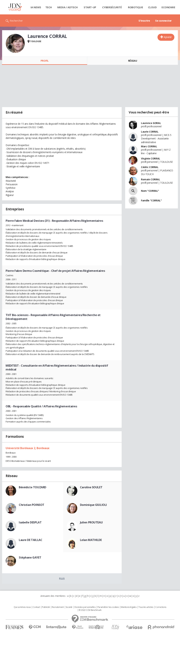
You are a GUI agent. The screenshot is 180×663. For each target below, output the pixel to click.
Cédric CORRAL (150, 167)
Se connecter (163, 20)
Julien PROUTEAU (91, 522)
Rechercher (16, 20)
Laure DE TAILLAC (30, 540)
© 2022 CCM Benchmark (90, 610)
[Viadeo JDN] (115, 627)
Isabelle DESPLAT (30, 522)
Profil (45, 60)
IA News (36, 7)
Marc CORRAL (149, 146)
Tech (48, 7)
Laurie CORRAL (150, 131)
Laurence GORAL (151, 123)
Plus (62, 578)
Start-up (90, 7)
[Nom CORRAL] (133, 190)
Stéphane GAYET (30, 557)
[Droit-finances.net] (77, 627)
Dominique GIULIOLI (93, 505)
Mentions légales (128, 607)
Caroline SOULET (91, 487)
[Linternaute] (56, 627)
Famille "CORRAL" (151, 200)
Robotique (135, 7)
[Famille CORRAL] (133, 200)
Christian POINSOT (31, 505)
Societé (69, 607)
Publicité (46, 607)
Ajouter (168, 37)
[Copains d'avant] (96, 627)
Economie (168, 7)
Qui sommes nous (22, 607)
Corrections (160, 607)
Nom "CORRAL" (150, 190)
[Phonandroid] (161, 627)
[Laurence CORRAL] (15, 43)
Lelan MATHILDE (91, 540)
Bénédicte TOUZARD (32, 487)
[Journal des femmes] (14, 627)
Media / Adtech (67, 7)
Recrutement (58, 607)
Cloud (152, 7)
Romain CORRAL (150, 179)
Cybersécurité (112, 7)
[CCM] (35, 627)
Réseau (132, 60)
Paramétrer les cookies (108, 607)
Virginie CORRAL (150, 158)
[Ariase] (134, 627)
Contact (36, 607)
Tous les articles (146, 607)
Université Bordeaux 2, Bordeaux (27, 448)
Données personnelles (85, 607)
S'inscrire (144, 20)
